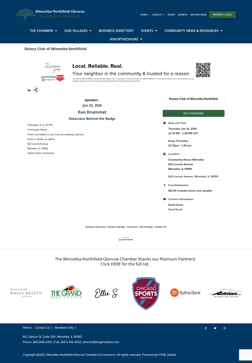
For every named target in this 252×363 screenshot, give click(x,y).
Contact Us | (43, 327)
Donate (183, 14)
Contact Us (161, 227)
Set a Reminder (193, 113)
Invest (172, 14)
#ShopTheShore (124, 39)
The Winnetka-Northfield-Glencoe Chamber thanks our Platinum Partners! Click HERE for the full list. (125, 261)
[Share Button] (36, 90)
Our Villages (76, 30)
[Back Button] (29, 91)
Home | (144, 14)
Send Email (175, 209)
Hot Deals (132, 227)
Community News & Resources (191, 30)
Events (147, 30)
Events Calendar (116, 227)
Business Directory (116, 30)
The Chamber (41, 30)
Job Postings (198, 14)
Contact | (158, 14)
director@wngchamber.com (101, 342)
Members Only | (65, 327)
